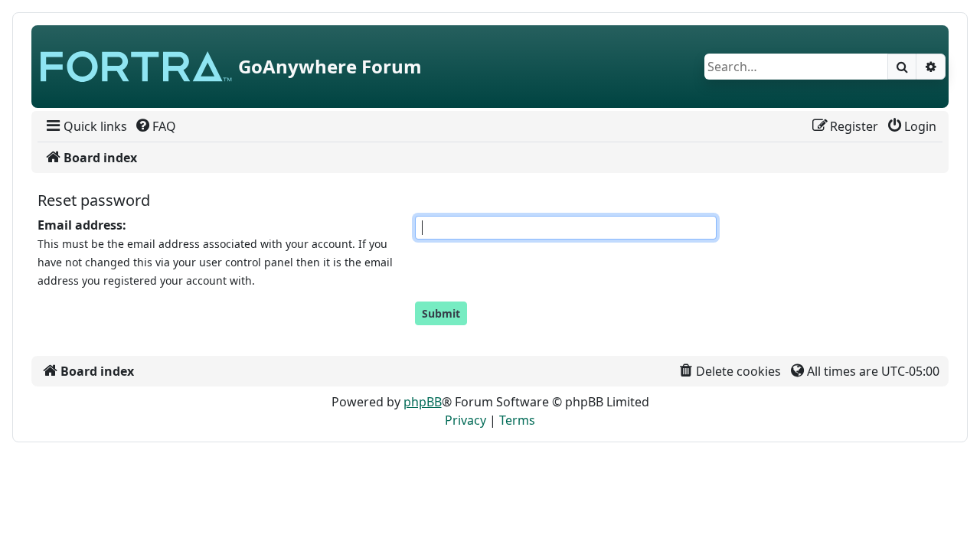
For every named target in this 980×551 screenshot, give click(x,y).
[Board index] (136, 66)
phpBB (422, 401)
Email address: (82, 225)
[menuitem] (85, 126)
